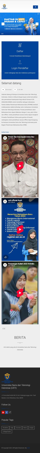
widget (31, 427)
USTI (28, 448)
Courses (18, 427)
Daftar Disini (5, 132)
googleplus (3, 412)
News (25, 427)
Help (12, 427)
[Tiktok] (10, 412)
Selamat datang (11, 83)
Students (5, 427)
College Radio (7, 431)
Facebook (6, 412)
